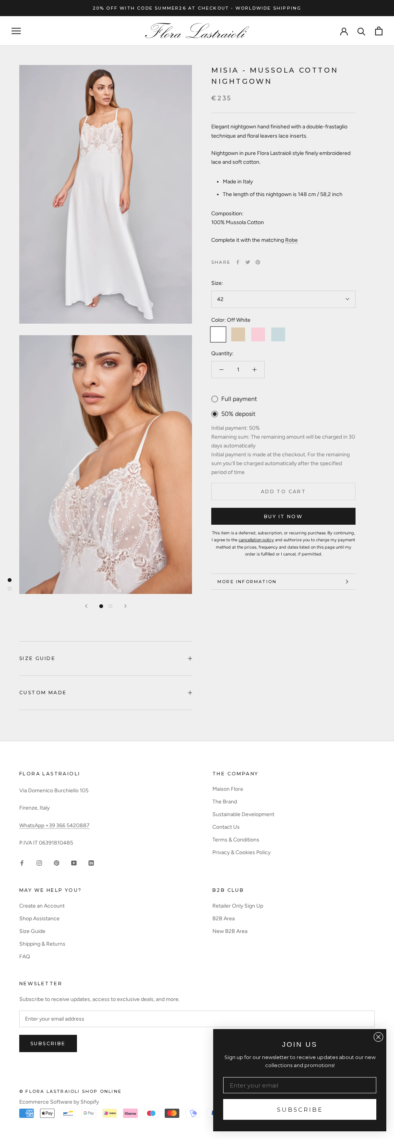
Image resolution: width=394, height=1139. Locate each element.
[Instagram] (39, 862)
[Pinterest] (257, 262)
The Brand (224, 801)
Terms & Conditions (235, 839)
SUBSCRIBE (300, 1109)
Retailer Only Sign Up (237, 906)
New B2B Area (229, 931)
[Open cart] (378, 31)
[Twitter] (247, 262)
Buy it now (283, 516)
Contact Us (226, 827)
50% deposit (238, 413)
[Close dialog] (378, 1037)
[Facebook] (237, 262)
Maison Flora (227, 789)
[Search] (361, 31)
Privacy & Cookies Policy (241, 852)
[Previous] (86, 606)
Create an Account (42, 906)
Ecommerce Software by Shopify (59, 1102)
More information (247, 581)
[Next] (125, 606)
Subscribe (48, 1043)
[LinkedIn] (91, 862)
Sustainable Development (243, 814)
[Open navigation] (16, 31)
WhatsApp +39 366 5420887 (54, 825)
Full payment (239, 398)
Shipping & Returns (42, 944)
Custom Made (43, 692)
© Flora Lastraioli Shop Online (70, 1091)
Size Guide (37, 658)
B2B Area (223, 918)
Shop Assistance (39, 918)
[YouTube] (74, 862)
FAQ (24, 956)
